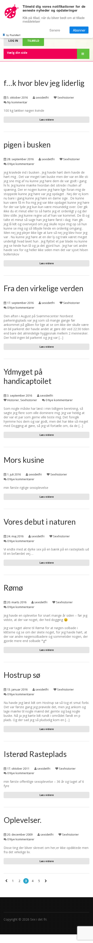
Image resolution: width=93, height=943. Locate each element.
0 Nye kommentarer (20, 164)
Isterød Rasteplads (35, 754)
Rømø (13, 587)
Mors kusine (24, 459)
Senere (54, 30)
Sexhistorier (65, 97)
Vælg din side (17, 53)
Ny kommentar (17, 102)
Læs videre (47, 119)
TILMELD (33, 41)
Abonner (79, 30)
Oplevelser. (22, 819)
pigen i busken (27, 144)
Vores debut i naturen (40, 521)
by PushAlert (13, 35)
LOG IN (13, 41)
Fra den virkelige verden (43, 288)
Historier (13, 400)
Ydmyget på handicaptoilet (27, 376)
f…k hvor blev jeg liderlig (44, 82)
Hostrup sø (22, 674)
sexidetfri (42, 97)
